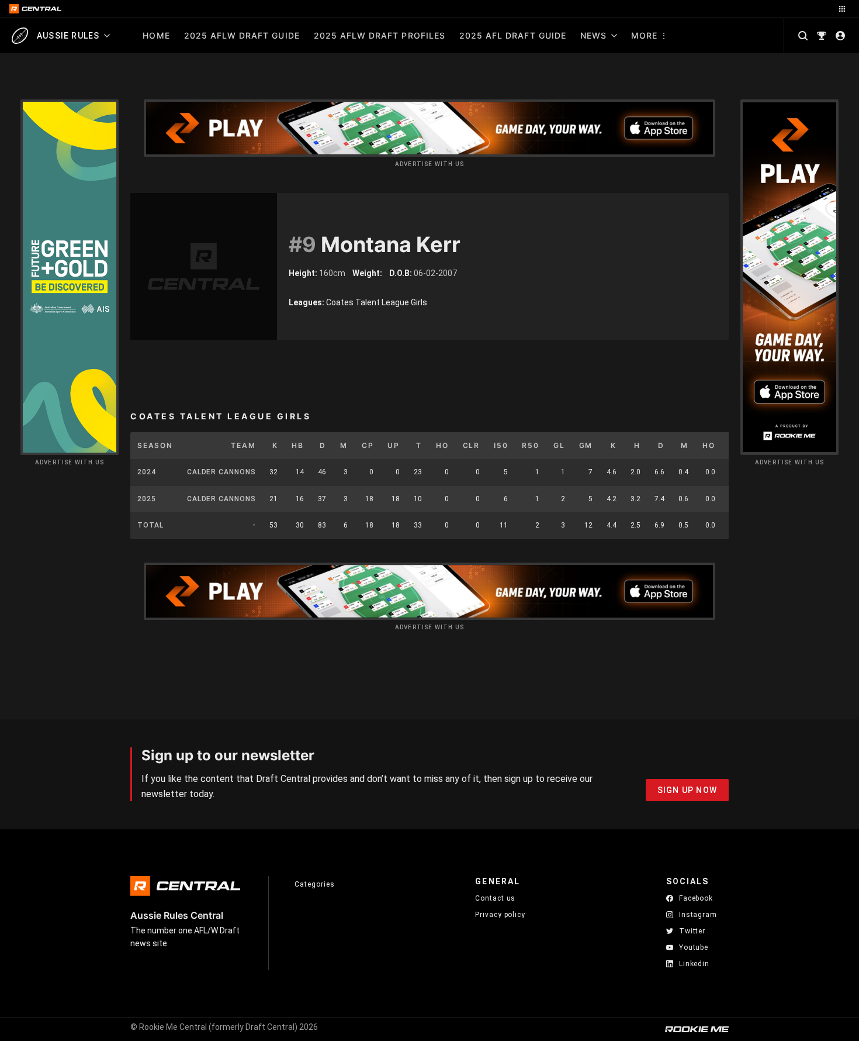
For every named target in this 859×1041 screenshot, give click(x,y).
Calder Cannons (221, 472)
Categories (314, 884)
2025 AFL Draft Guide (512, 35)
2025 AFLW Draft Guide (242, 35)
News (593, 35)
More (644, 35)
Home (156, 35)
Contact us (495, 898)
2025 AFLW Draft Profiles (379, 35)
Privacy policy (500, 914)
